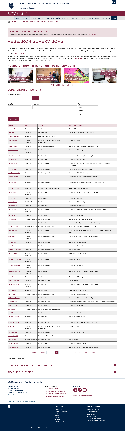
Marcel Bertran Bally (14, 156)
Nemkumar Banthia (14, 173)
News (56, 413)
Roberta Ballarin (13, 150)
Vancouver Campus (93, 409)
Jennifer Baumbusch (14, 249)
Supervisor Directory (28, 21)
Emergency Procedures (14, 427)
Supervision (73, 18)
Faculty (42, 125)
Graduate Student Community (57, 393)
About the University (61, 411)
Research (32, 401)
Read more (92, 34)
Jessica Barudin (13, 226)
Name (11, 125)
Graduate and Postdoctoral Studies (62, 382)
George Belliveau (13, 322)
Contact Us (11, 395)
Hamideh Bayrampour (15, 259)
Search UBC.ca (59, 421)
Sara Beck (11, 294)
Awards (64, 18)
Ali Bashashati (12, 230)
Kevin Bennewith (13, 347)
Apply (114, 18)
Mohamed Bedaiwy (14, 298)
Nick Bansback (13, 169)
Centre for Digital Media (94, 418)
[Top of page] (9, 21)
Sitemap (19, 401)
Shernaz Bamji (12, 163)
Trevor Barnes (12, 198)
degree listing (79, 58)
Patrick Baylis (12, 253)
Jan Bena (11, 326)
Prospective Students (21, 18)
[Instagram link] (75, 390)
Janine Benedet (13, 336)
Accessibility (44, 427)
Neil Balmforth (12, 159)
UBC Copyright (35, 427)
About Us (105, 18)
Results (80, 110)
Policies (97, 18)
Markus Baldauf (13, 140)
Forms (91, 18)
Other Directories (40, 21)
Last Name (11, 104)
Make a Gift (58, 419)
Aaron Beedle (12, 309)
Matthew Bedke (13, 305)
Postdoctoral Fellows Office (56, 391)
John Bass (11, 236)
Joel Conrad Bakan (14, 136)
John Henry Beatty (14, 277)
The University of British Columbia (11, 5)
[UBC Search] (114, 2)
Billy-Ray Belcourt (13, 316)
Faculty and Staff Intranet (56, 396)
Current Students (36, 18)
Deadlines (83, 18)
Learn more (19, 53)
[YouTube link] (85, 390)
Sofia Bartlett (12, 219)
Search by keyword (14, 94)
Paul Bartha (11, 215)
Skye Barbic (12, 182)
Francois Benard (13, 332)
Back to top (11, 401)
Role (79, 104)
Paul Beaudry (12, 290)
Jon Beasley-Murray (14, 271)
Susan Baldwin (12, 146)
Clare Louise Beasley (14, 265)
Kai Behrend (12, 313)
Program (35, 104)
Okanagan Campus (92, 411)
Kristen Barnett (12, 202)
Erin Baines (11, 132)
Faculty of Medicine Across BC (96, 420)
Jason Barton (12, 223)
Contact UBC (58, 409)
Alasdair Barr (12, 209)
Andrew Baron (12, 205)
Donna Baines (12, 129)
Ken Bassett (12, 242)
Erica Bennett (12, 339)
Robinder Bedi (12, 301)
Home (11, 18)
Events (57, 415)
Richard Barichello (13, 188)
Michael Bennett (13, 343)
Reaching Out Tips (52, 21)
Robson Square (91, 416)
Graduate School (11, 25)
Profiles (25, 401)
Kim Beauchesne (13, 284)
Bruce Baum (12, 246)
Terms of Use (25, 427)
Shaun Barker (12, 192)
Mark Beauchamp (13, 280)
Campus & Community (51, 18)
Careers (57, 417)
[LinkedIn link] (80, 390)
